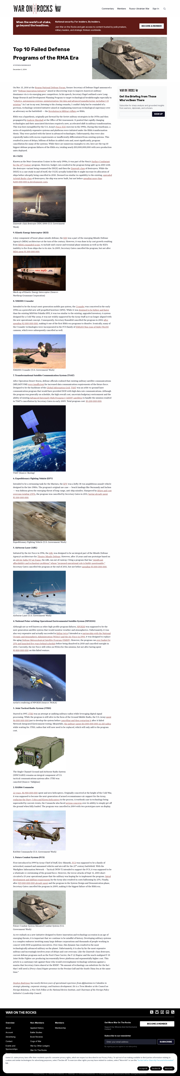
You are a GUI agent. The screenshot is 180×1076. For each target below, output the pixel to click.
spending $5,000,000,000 (94, 567)
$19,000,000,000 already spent (33, 883)
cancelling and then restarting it (76, 721)
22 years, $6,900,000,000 (25, 793)
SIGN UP (158, 114)
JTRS (30, 714)
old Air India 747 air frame (28, 560)
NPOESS (81, 627)
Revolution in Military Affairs (62, 111)
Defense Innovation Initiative (32, 91)
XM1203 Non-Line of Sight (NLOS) (92, 327)
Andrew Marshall (35, 120)
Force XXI (61, 127)
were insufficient (36, 385)
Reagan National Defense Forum (50, 88)
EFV (65, 484)
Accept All (143, 1068)
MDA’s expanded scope (29, 245)
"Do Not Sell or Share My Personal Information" (155, 1060)
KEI (65, 238)
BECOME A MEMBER (152, 26)
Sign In (155, 8)
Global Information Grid (58, 388)
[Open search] (164, 8)
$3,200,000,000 (93, 401)
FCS (74, 863)
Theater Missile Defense (48, 557)
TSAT (73, 388)
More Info (168, 1068)
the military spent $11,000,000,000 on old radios (87, 724)
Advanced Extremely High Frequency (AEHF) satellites (56, 398)
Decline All (156, 1068)
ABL (51, 553)
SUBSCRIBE (166, 1042)
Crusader (80, 307)
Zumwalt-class (78, 169)
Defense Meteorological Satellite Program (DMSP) (46, 640)
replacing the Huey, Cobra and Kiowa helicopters (36, 800)
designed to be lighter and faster (94, 310)
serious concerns (74, 803)
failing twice (62, 634)
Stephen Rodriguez (22, 65)
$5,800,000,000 (21, 650)
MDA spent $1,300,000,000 (26, 252)
